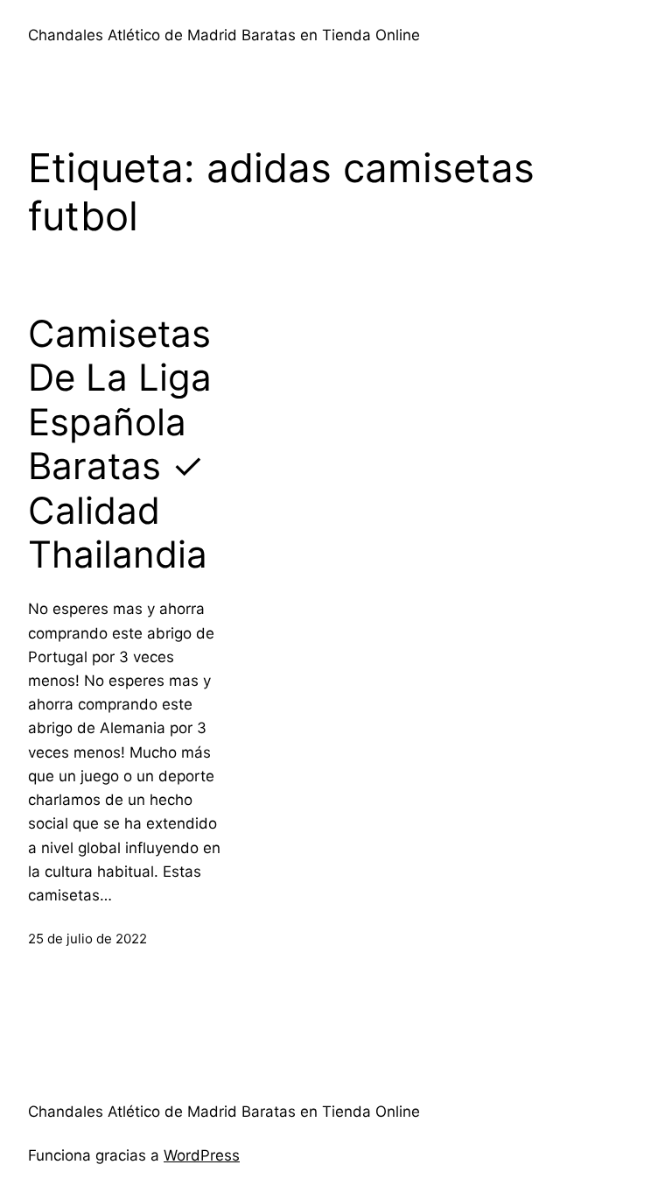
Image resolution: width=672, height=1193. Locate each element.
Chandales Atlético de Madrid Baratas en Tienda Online (224, 35)
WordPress (202, 1155)
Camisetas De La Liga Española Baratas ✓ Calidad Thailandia (120, 444)
